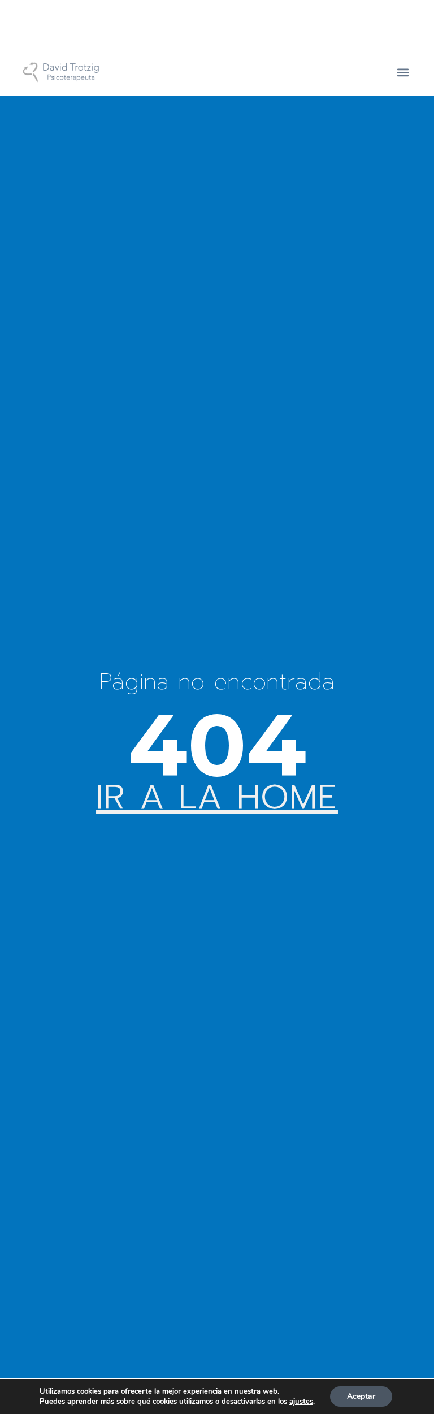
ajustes (301, 1401)
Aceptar (361, 1396)
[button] (403, 72)
